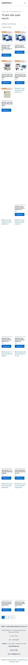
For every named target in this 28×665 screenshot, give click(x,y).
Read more (6, 55)
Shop (7, 11)
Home (3, 11)
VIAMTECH (7, 3)
